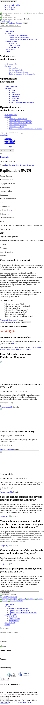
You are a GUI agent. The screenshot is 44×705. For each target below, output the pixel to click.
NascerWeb (26, 702)
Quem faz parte (14, 45)
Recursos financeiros (27, 165)
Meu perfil (8, 139)
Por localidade (14, 96)
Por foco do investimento (18, 119)
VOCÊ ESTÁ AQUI (7, 150)
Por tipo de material (16, 70)
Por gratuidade (14, 98)
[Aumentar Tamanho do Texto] (8, 17)
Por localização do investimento (20, 123)
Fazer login (4, 135)
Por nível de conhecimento (18, 72)
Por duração (13, 100)
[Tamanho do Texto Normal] (8, 19)
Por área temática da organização (20, 121)
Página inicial (9, 31)
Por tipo (12, 90)
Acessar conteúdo (6, 407)
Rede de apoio (10, 7)
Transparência (14, 47)
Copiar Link (26, 322)
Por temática (13, 68)
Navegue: (8, 66)
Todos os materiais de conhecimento (22, 74)
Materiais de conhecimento (18, 35)
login (14, 343)
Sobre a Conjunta (11, 41)
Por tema (12, 92)
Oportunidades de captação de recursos (23, 39)
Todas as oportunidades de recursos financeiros (25, 129)
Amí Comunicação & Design (10, 702)
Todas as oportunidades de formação (22, 102)
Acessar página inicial (12, 5)
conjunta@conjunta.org (8, 597)
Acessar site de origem (8, 320)
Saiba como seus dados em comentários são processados (20, 348)
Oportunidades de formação (19, 37)
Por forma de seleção (16, 127)
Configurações (10, 141)
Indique (7, 51)
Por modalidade (14, 94)
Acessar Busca (10, 9)
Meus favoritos (10, 143)
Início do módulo (11, 64)
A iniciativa (13, 43)
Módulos (8, 33)
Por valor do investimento (18, 125)
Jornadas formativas (12, 165)
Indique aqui (4, 516)
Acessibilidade (5, 21)
